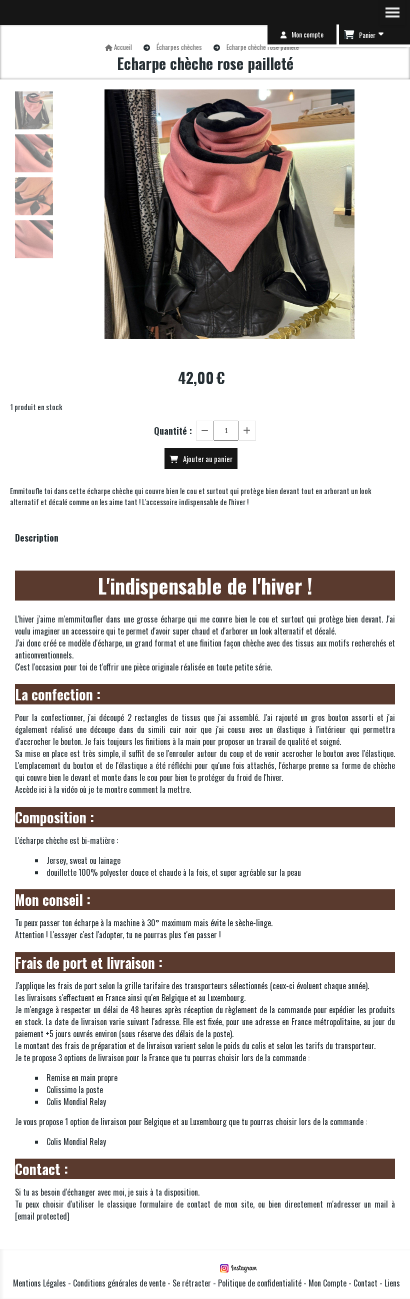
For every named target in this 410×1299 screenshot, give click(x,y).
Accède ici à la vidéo (46, 789)
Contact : (41, 1169)
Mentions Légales (39, 1283)
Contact (367, 1283)
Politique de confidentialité (260, 1283)
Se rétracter (191, 1283)
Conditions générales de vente (119, 1283)
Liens (392, 1283)
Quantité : (173, 430)
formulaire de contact (175, 1204)
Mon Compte (327, 1283)
